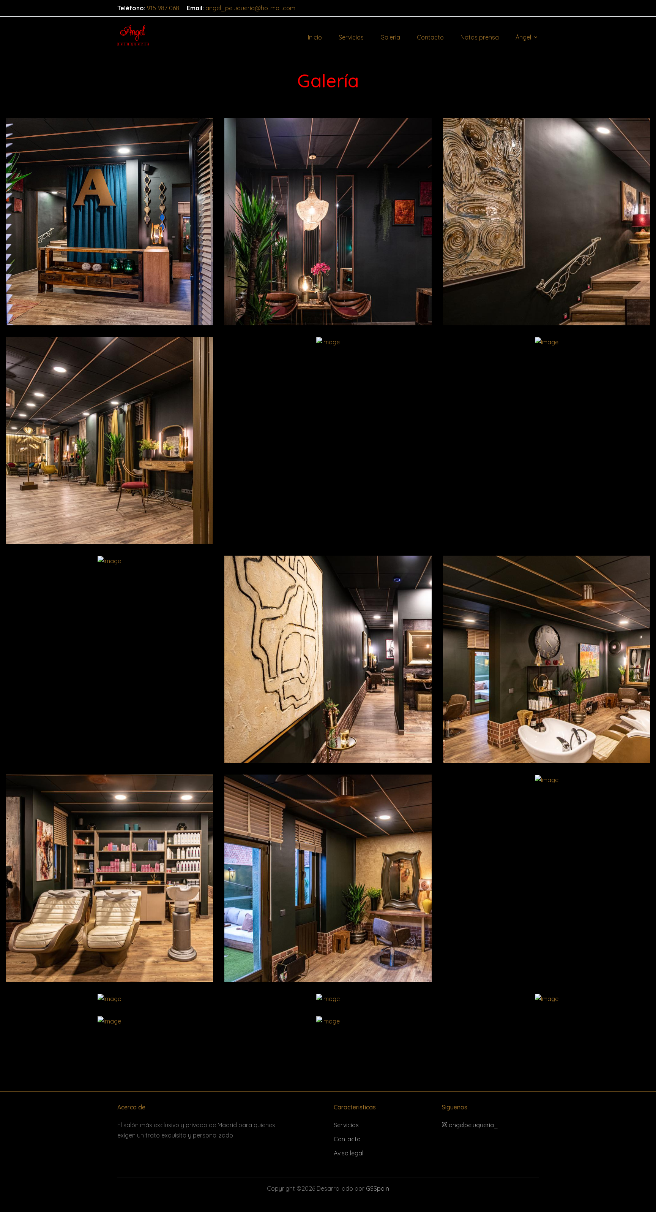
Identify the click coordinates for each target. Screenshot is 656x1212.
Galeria (390, 37)
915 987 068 (163, 8)
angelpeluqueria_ (472, 1125)
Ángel (523, 37)
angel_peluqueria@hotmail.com (250, 8)
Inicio (315, 37)
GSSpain (377, 1188)
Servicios (351, 37)
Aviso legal (348, 1153)
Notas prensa (479, 37)
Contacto (430, 37)
